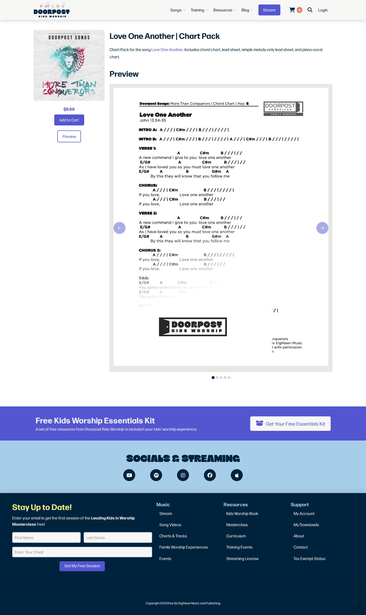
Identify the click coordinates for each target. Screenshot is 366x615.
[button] (178, 10)
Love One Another (167, 49)
